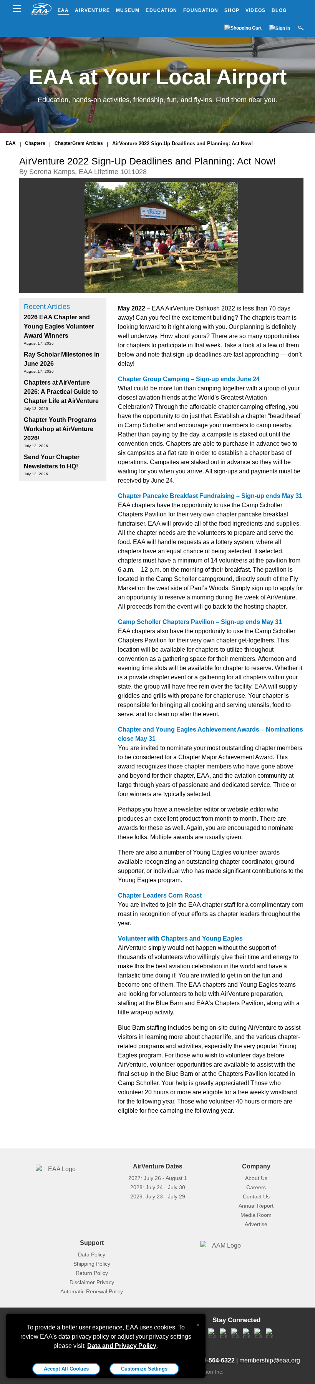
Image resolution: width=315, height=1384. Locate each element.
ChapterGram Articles (79, 143)
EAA (63, 10)
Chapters (35, 143)
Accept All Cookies (66, 1369)
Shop (231, 10)
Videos (255, 10)
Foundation (200, 10)
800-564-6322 (215, 1360)
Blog (279, 10)
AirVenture (92, 10)
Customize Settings (144, 1369)
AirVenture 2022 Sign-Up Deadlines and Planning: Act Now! (182, 143)
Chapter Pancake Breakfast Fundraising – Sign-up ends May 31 (210, 496)
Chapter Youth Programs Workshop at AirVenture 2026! (60, 429)
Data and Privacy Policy (121, 1346)
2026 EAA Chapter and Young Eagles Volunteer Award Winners (59, 326)
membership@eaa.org (269, 1360)
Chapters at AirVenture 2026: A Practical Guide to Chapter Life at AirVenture (61, 391)
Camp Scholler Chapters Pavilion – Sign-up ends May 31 (200, 622)
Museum (127, 10)
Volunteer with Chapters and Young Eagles (180, 938)
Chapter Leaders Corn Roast (160, 895)
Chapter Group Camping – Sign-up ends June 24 (189, 379)
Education (161, 10)
